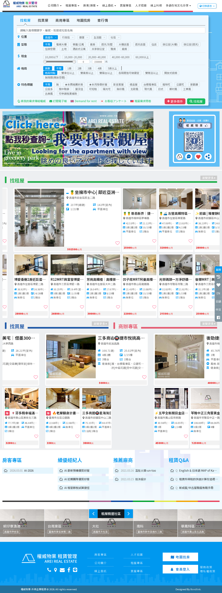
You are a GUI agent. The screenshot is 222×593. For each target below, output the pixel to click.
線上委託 (108, 5)
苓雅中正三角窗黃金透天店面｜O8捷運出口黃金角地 (165, 413)
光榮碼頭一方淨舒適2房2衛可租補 (165, 279)
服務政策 (206, 567)
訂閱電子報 (60, 101)
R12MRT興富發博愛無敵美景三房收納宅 (56, 279)
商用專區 (62, 20)
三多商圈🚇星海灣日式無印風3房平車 (56, 413)
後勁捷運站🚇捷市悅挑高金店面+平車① (190, 338)
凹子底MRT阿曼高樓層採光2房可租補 (128, 279)
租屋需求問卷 (143, 101)
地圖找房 (83, 20)
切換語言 (207, 5)
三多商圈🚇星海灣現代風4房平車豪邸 (82, 338)
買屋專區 (125, 5)
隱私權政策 (207, 571)
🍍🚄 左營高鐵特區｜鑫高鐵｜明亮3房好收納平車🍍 (165, 213)
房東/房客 (89, 5)
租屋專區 (71, 5)
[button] (14, 139)
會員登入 (183, 569)
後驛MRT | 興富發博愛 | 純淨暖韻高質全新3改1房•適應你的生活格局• (201, 279)
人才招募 (141, 5)
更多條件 (176, 101)
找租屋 (25, 20)
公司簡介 (53, 5)
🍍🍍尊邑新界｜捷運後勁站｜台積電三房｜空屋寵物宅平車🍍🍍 (128, 213)
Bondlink (195, 589)
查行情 (102, 20)
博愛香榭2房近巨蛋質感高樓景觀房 (20, 279)
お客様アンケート (116, 101)
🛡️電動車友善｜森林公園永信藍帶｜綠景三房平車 (92, 413)
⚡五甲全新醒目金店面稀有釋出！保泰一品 (128, 413)
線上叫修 (156, 5)
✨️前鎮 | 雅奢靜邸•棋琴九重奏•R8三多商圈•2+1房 (201, 213)
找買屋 (43, 20)
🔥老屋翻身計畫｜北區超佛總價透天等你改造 (20, 413)
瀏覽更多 (208, 178)
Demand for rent (86, 101)
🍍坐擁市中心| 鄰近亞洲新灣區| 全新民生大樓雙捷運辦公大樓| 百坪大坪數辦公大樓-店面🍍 (84, 192)
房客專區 (100, 554)
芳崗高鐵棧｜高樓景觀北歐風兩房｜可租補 (92, 279)
